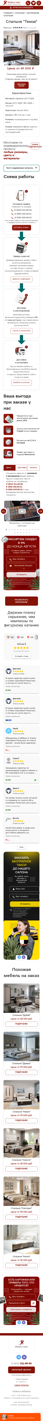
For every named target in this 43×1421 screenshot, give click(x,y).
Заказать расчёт (21, 85)
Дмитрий (17, 698)
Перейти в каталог (21, 382)
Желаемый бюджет (23, 566)
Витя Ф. (16, 818)
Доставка (22, 468)
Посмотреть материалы (21, 601)
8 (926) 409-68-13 (23, 218)
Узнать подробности (35, 146)
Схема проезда (21, 1385)
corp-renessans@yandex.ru (22, 1375)
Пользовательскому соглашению (20, 584)
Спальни (20, 13)
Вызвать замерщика (22, 279)
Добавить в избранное (21, 1391)
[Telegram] (19, 957)
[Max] (23, 957)
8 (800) (21, 1363)
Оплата (33, 468)
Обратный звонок (21, 1370)
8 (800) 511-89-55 (23, 210)
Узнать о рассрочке (21, 331)
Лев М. (15, 728)
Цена (8, 468)
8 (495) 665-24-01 (23, 214)
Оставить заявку (21, 227)
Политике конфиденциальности (19, 582)
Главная (8, 13)
